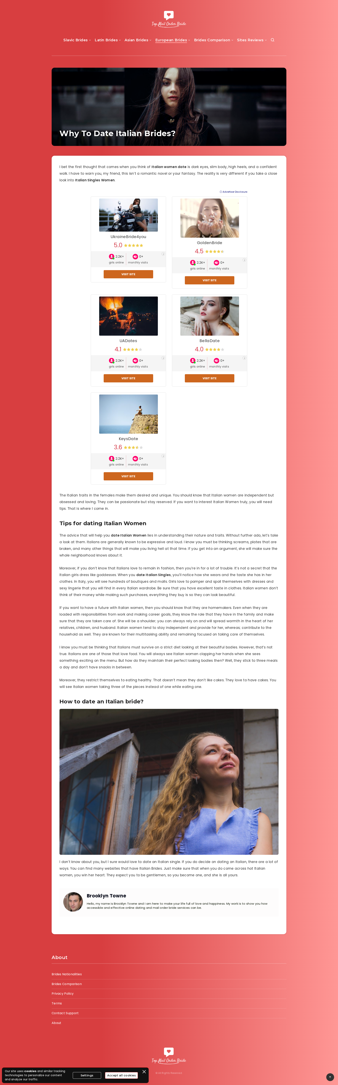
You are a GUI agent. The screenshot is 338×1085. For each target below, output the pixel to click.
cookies (30, 1071)
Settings (87, 1075)
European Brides (171, 40)
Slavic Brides (75, 40)
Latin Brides (106, 40)
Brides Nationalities (67, 974)
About (56, 1023)
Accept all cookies (121, 1075)
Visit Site (128, 274)
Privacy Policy (63, 993)
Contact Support (65, 1013)
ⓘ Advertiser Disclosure (233, 191)
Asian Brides (136, 40)
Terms (57, 1003)
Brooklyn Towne (106, 896)
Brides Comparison (212, 40)
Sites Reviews (250, 40)
